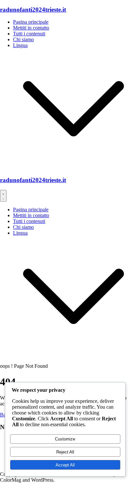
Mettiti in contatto (31, 28)
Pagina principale (30, 22)
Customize (65, 439)
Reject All (65, 452)
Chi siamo (23, 39)
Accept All (65, 465)
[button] (73, 167)
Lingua (20, 45)
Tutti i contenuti (29, 33)
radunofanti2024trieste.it (33, 9)
